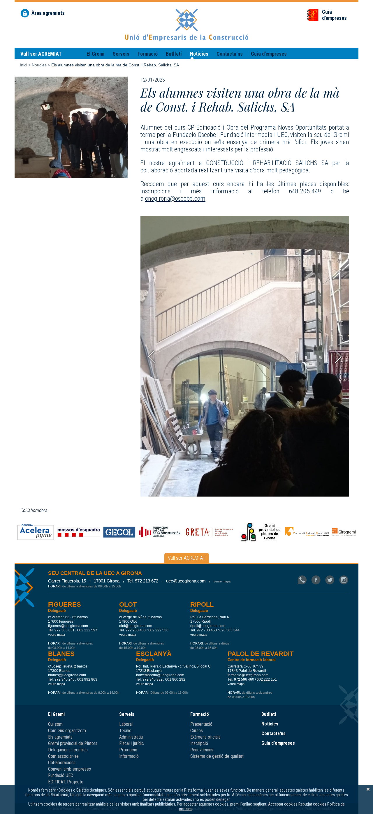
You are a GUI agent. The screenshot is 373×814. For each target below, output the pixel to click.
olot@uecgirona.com (135, 626)
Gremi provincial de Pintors (72, 743)
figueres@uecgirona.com (68, 626)
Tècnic (125, 730)
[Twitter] (330, 580)
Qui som (55, 724)
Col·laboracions (61, 762)
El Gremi (96, 54)
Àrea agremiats (48, 13)
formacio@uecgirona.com (248, 675)
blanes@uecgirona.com (67, 675)
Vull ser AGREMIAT (40, 54)
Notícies (199, 54)
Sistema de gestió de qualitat (217, 756)
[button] (338, 356)
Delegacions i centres (68, 750)
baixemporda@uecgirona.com (160, 675)
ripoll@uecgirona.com (207, 626)
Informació (129, 756)
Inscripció (199, 743)
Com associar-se (63, 756)
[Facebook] (316, 580)
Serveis (121, 54)
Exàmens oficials (205, 737)
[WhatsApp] (302, 580)
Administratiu (131, 737)
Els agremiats (60, 737)
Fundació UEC (60, 775)
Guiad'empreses (334, 15)
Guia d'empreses (269, 54)
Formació (148, 54)
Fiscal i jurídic (131, 743)
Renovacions (201, 750)
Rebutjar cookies (312, 804)
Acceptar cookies (283, 804)
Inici (23, 65)
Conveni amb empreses (69, 769)
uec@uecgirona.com (186, 580)
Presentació (201, 724)
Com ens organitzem (67, 730)
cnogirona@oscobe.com (175, 198)
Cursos (196, 730)
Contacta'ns (230, 54)
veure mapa (222, 581)
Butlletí (174, 54)
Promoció (128, 750)
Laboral (126, 724)
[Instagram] (343, 580)
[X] (368, 789)
